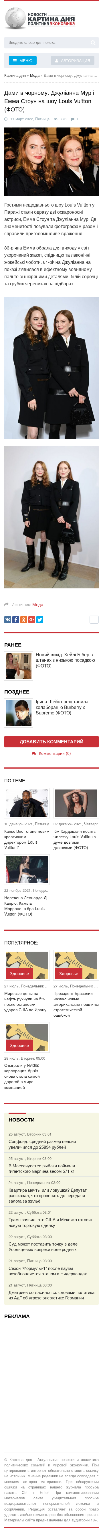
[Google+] (31, 619)
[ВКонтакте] (7, 619)
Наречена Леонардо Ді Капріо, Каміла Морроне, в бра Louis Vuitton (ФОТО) (25, 906)
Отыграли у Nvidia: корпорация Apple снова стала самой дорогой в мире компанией (22, 1076)
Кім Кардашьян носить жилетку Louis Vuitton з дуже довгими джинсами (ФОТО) (75, 839)
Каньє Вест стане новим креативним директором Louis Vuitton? (26, 839)
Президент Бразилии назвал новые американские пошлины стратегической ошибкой (76, 1004)
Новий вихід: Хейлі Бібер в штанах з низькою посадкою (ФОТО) (65, 660)
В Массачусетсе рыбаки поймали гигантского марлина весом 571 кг (42, 1168)
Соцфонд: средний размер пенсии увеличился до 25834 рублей (42, 1143)
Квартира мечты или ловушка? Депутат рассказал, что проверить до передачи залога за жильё (48, 1195)
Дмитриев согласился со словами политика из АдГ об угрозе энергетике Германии (51, 1294)
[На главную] (40, 19)
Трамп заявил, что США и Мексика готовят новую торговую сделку (51, 1222)
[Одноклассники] (23, 619)
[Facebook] (15, 619)
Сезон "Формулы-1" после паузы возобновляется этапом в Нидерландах (48, 1270)
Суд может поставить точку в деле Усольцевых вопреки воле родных (43, 1246)
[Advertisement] (51, 1374)
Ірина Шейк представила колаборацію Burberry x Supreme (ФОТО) (62, 707)
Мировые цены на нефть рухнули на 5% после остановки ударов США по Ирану (25, 1002)
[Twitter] (39, 619)
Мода (37, 604)
